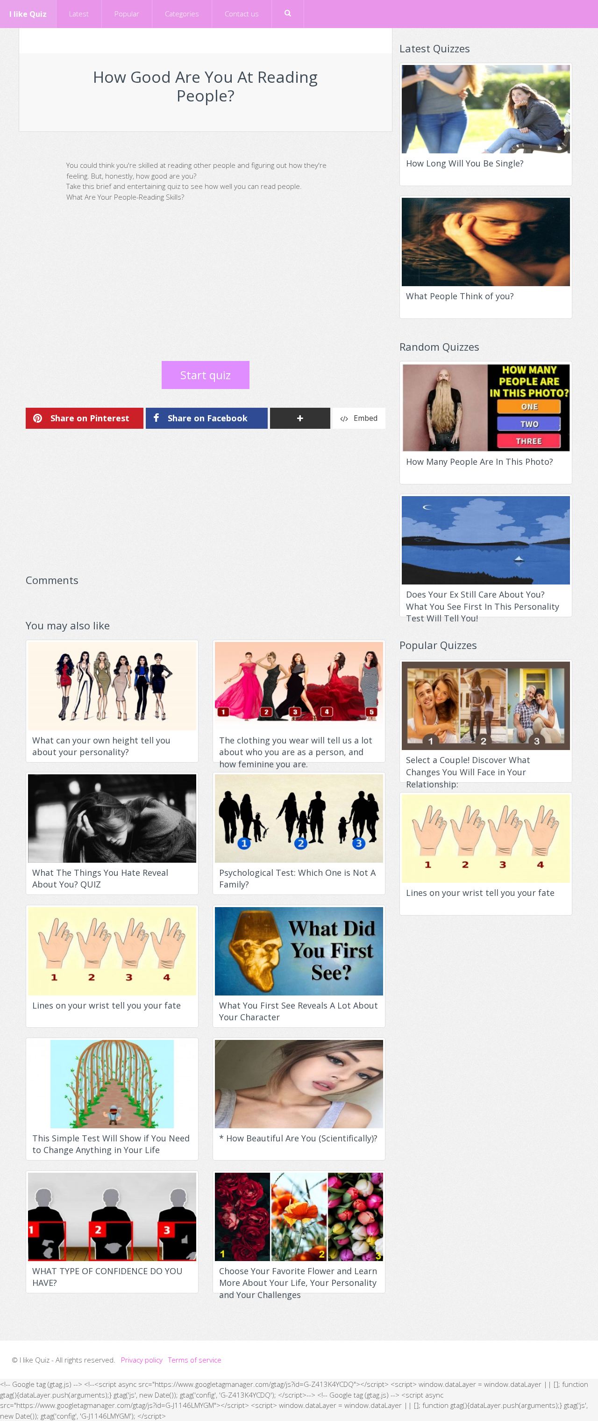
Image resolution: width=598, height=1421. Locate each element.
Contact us (242, 13)
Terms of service (194, 1359)
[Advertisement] (205, 286)
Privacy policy (142, 1359)
